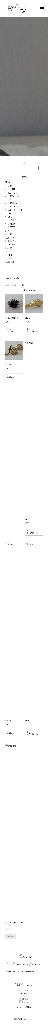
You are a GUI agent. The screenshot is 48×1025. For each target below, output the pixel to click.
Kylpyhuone (13, 203)
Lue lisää (10, 936)
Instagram (25, 1002)
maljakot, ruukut (15, 210)
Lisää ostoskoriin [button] (12, 330)
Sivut (32, 1019)
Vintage (8, 182)
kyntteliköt (13, 206)
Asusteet (11, 189)
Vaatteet (11, 227)
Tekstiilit (11, 220)
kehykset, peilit (14, 196)
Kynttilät (9, 248)
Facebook (25, 998)
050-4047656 (25, 993)
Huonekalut (13, 192)
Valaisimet (12, 223)
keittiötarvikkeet (12, 241)
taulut (10, 216)
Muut (10, 213)
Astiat (10, 185)
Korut (10, 199)
